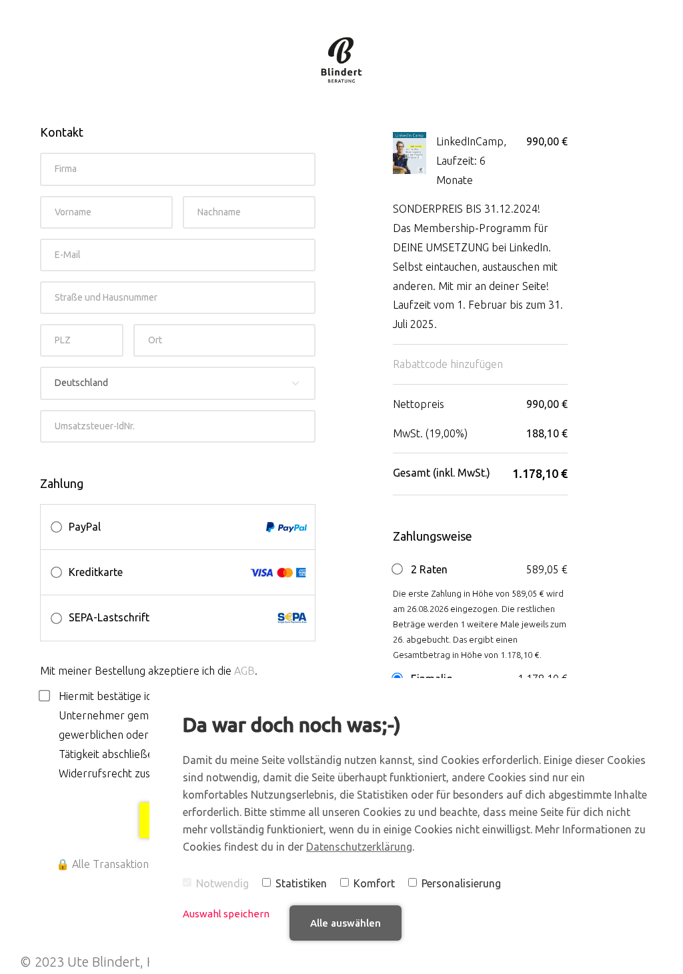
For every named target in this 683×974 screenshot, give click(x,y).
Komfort (374, 883)
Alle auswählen (345, 923)
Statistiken (301, 883)
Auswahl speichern (226, 913)
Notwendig (222, 883)
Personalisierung (461, 883)
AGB (244, 671)
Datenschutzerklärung (359, 847)
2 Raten (428, 569)
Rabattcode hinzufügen (448, 364)
